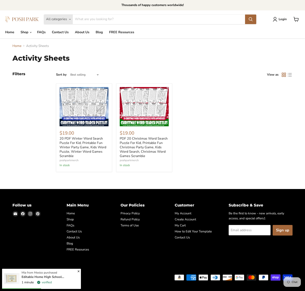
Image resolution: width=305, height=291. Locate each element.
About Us (82, 32)
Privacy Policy (130, 213)
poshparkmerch (69, 160)
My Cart (180, 225)
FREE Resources (121, 32)
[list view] (290, 75)
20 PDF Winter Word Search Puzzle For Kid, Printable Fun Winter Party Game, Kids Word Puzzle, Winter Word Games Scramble (83, 147)
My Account (183, 213)
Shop (25, 32)
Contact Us (60, 32)
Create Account (185, 219)
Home (9, 32)
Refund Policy (130, 219)
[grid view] (284, 75)
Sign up (282, 230)
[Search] (250, 19)
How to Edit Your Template (193, 231)
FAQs (41, 32)
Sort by (61, 74)
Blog (99, 32)
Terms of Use (130, 225)
